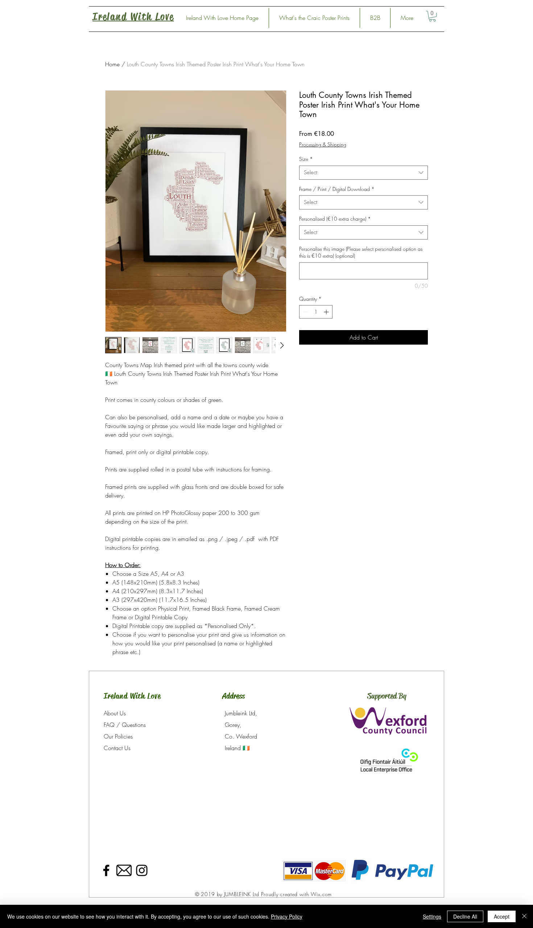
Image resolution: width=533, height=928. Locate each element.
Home (112, 64)
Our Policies (118, 736)
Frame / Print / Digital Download (337, 189)
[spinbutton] (315, 311)
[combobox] (363, 173)
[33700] (124, 870)
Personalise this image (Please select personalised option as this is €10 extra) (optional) (360, 252)
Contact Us (117, 748)
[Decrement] (304, 311)
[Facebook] (106, 870)
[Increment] (326, 311)
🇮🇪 (246, 748)
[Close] (524, 916)
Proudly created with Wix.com (296, 894)
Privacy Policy (286, 916)
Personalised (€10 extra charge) (335, 218)
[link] (432, 16)
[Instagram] (141, 870)
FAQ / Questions (125, 725)
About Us (115, 713)
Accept (501, 916)
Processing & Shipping (322, 144)
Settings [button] (432, 916)
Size (306, 158)
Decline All (465, 916)
